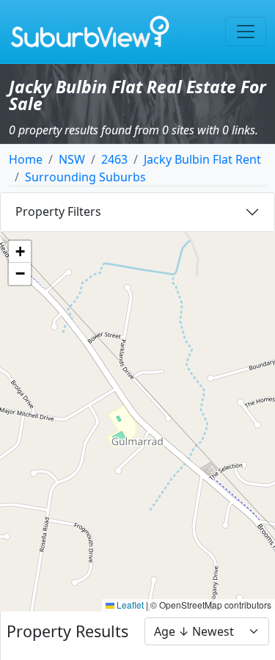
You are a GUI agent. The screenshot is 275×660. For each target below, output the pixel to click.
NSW (72, 159)
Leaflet (129, 604)
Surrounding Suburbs (85, 177)
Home (26, 159)
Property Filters (58, 211)
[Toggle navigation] (245, 31)
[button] (20, 252)
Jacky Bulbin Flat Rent (202, 159)
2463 (114, 159)
